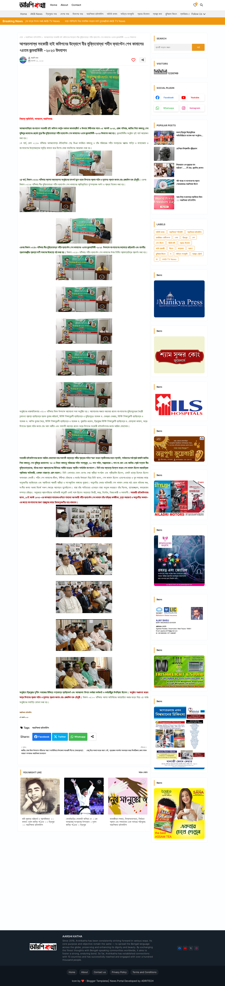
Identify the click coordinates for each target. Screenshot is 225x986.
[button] (201, 4)
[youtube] (185, 948)
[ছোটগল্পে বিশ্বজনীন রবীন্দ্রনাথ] (164, 154)
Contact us (100, 972)
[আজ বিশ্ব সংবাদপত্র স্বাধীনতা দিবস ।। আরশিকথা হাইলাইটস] (164, 202)
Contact (76, 4)
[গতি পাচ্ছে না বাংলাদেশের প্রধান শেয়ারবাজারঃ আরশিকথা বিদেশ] (164, 186)
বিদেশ (171, 248)
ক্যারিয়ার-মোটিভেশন (188, 13)
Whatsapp (79, 736)
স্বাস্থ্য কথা (157, 13)
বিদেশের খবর (78, 13)
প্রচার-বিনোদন (143, 13)
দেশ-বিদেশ (159, 243)
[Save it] (133, 60)
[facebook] (179, 948)
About (64, 4)
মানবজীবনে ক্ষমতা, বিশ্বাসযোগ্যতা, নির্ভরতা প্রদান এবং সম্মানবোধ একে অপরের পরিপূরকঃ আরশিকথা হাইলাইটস (128, 821)
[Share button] (92, 737)
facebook (169, 97)
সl (157, 259)
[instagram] (196, 948)
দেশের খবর (64, 13)
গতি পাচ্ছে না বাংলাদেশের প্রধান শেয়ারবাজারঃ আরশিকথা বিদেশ (188, 182)
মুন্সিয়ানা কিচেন (171, 13)
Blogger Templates (97, 980)
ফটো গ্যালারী (160, 248)
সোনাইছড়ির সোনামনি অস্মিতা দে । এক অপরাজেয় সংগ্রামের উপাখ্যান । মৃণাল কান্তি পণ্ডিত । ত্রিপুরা (81, 821)
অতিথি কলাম (112, 13)
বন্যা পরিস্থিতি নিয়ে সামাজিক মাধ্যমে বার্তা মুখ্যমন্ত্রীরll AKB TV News (61, 21)
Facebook (43, 736)
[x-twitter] (191, 948)
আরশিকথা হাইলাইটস (94, 13)
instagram (195, 108)
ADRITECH (147, 980)
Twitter (62, 736)
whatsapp (168, 108)
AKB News (36, 13)
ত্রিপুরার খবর (51, 13)
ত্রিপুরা (185, 237)
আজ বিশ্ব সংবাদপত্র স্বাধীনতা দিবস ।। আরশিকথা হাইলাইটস (189, 198)
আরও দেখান (143, 772)
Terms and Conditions (144, 972)
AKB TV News (169, 259)
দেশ (193, 237)
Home (53, 4)
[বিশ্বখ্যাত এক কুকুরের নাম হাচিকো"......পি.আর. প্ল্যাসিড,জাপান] (164, 170)
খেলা (176, 237)
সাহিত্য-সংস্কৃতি (127, 13)
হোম (21, 37)
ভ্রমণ (190, 248)
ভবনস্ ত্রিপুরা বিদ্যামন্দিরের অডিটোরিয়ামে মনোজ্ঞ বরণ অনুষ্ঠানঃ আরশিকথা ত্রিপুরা (188, 134)
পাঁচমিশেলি (171, 243)
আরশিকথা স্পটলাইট (176, 232)
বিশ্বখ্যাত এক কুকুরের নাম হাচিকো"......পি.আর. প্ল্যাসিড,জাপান (189, 166)
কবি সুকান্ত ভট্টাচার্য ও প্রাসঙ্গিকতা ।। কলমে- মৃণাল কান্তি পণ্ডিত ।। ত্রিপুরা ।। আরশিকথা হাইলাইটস (38, 821)
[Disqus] (84, 880)
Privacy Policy (119, 972)
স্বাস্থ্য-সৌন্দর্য (197, 253)
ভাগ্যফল (181, 248)
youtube (195, 97)
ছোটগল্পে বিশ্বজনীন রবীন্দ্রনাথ (186, 148)
